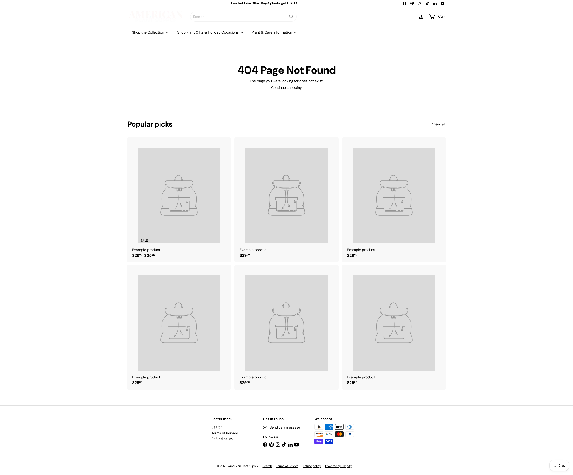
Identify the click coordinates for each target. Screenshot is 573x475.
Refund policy (222, 439)
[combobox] (243, 17)
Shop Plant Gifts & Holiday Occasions (208, 32)
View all (438, 124)
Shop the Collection (148, 32)
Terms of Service (225, 433)
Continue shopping (286, 87)
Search (217, 427)
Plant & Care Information (272, 32)
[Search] (291, 17)
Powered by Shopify (338, 466)
